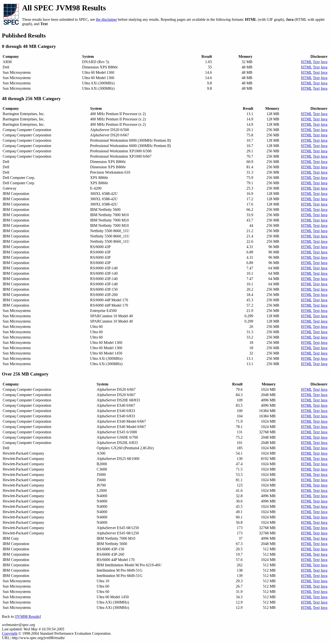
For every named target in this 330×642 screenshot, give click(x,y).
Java (324, 62)
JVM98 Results (28, 616)
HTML (306, 62)
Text (316, 62)
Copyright (9, 633)
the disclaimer (106, 19)
